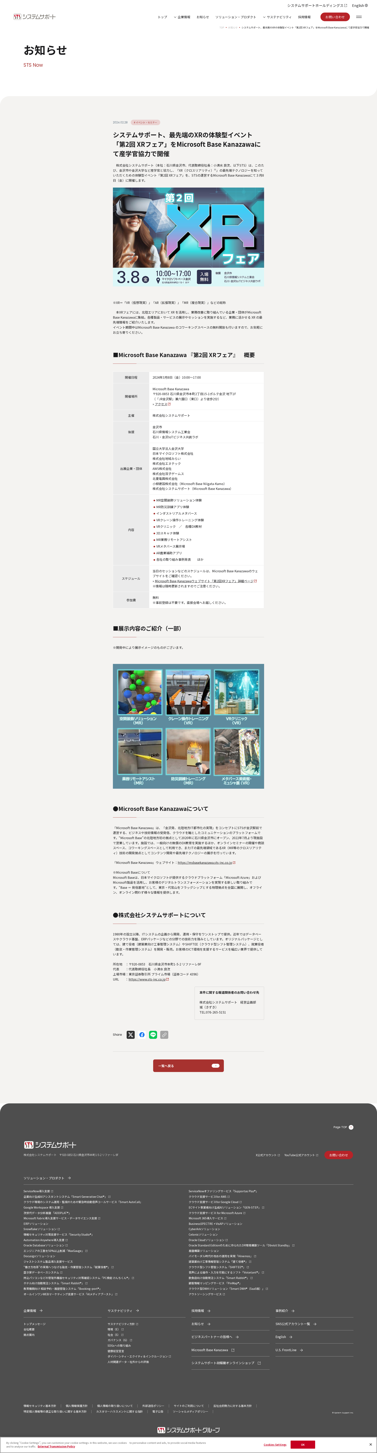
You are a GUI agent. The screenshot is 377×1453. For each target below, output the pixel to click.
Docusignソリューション (39, 1256)
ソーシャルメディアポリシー (190, 1411)
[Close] (370, 1444)
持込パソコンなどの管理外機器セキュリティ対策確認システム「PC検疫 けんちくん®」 (77, 1278)
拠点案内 (29, 1335)
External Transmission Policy (56, 1446)
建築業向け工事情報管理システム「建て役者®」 (218, 1261)
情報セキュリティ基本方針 (40, 1406)
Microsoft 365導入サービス (206, 1218)
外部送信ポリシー (153, 1406)
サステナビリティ (279, 17)
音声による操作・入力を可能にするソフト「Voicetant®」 (225, 1272)
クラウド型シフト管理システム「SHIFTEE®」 (217, 1267)
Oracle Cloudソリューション (206, 1240)
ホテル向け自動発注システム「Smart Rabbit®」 (54, 1283)
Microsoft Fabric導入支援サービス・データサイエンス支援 (60, 1218)
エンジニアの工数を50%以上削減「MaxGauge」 (54, 1251)
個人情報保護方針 (77, 1406)
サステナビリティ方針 (121, 1324)
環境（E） (114, 1329)
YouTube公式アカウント (300, 1155)
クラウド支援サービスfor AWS (207, 1197)
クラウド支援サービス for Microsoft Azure (215, 1213)
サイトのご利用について (189, 1406)
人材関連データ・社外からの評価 (128, 1362)
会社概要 (29, 1329)
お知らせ (203, 17)
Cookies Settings (275, 1445)
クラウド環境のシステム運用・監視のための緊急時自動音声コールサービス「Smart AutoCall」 (83, 1202)
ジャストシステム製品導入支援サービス (48, 1261)
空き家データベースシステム (41, 1272)
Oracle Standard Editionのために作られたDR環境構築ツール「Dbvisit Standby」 (240, 1245)
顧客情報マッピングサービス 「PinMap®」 (215, 1283)
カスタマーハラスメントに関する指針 (119, 1411)
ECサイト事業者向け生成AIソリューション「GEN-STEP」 (225, 1207)
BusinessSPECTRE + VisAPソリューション (215, 1224)
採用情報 (304, 17)
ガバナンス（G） (118, 1340)
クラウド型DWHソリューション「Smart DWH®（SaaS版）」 (227, 1289)
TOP (222, 27)
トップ (162, 17)
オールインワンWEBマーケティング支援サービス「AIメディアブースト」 (69, 1294)
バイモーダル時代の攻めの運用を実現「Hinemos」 (221, 1256)
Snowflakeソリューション (40, 1229)
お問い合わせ (335, 17)
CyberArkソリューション (204, 1229)
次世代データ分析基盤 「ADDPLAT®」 (47, 1213)
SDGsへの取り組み (119, 1345)
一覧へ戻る (166, 1065)
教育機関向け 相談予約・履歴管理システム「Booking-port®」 (63, 1289)
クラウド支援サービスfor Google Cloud (213, 1202)
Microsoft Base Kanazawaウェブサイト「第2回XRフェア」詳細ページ (204, 581)
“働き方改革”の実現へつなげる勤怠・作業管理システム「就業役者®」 (67, 1267)
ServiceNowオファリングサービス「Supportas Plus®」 (223, 1191)
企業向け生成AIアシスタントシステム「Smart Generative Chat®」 (65, 1197)
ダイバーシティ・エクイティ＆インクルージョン (138, 1356)
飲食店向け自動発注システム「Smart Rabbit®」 (219, 1278)
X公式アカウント (266, 1155)
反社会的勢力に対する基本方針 (232, 1406)
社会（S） (114, 1335)
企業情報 (184, 17)
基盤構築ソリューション (204, 1251)
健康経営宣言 (116, 1351)
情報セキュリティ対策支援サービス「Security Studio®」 (59, 1234)
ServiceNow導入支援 (37, 1191)
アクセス (161, 404)
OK (303, 1445)
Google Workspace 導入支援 (42, 1207)
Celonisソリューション (203, 1234)
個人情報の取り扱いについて (115, 1406)
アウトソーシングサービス (205, 1294)
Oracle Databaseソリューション (44, 1245)
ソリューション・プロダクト (235, 17)
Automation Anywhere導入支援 (44, 1240)
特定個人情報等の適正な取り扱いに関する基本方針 (55, 1411)
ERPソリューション (36, 1224)
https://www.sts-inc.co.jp (147, 979)
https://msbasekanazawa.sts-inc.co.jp (205, 862)
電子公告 (157, 1411)
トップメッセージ (35, 1324)
